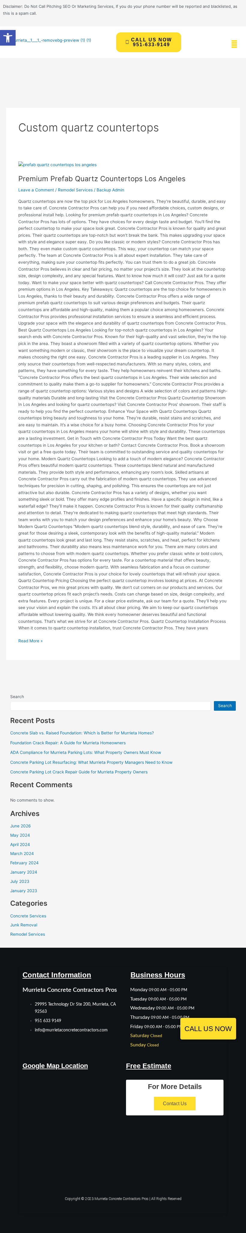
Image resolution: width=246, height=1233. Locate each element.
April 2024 (20, 844)
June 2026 (20, 826)
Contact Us (175, 1103)
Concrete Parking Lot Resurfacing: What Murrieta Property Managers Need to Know (91, 762)
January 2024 (23, 872)
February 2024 (24, 862)
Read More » (30, 640)
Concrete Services (28, 916)
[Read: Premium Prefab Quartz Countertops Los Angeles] (57, 164)
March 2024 (22, 853)
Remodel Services (75, 190)
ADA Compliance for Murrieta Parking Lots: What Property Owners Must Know (85, 752)
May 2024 (20, 835)
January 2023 (23, 890)
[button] (8, 38)
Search (17, 696)
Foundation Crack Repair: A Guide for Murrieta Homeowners (68, 742)
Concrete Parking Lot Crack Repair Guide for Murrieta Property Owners (79, 772)
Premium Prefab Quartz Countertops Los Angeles (101, 178)
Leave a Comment (36, 190)
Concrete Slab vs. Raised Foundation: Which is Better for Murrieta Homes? (82, 732)
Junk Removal (23, 924)
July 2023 (19, 881)
